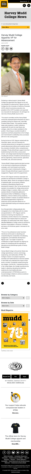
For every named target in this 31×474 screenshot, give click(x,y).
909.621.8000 (11, 382)
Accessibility (4, 461)
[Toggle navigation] (28, 5)
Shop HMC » (15, 444)
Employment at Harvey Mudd (18, 462)
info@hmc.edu (20, 382)
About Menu (5, 27)
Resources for (23, 1)
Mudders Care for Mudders (16, 457)
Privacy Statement (21, 459)
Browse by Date (7, 302)
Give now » (15, 413)
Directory (13, 459)
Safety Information (8, 456)
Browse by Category (9, 295)
